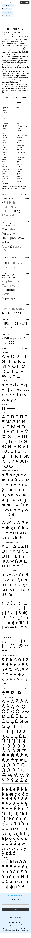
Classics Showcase (15, 917)
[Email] (17, 899)
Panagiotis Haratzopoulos (20, 36)
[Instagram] (14, 899)
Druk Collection (8, 6)
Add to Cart (6, 15)
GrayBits (24, 929)
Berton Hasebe (17, 32)
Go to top (24, 97)
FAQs (19, 922)
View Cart (21, 2)
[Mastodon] (12, 899)
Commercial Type (8, 2)
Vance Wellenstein (22, 930)
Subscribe (15, 910)
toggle (11, 9)
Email (15, 903)
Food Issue (15, 919)
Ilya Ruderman (16, 35)
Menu (26, 2)
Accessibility (13, 922)
